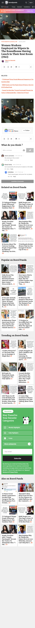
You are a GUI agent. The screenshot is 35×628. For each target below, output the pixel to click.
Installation (27, 7)
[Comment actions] (24, 156)
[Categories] (2, 2)
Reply (11, 160)
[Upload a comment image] (24, 150)
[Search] (26, 2)
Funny (13, 7)
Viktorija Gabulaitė (10, 60)
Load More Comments (17, 181)
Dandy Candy (8, 164)
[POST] (30, 150)
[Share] (30, 67)
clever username (9, 155)
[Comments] (16, 67)
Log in (31, 2)
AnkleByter (11, 172)
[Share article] (31, 101)
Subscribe (30, 11)
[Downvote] (8, 67)
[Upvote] (4, 67)
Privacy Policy (14, 472)
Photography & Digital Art (9, 41)
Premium (5, 7)
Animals (19, 7)
